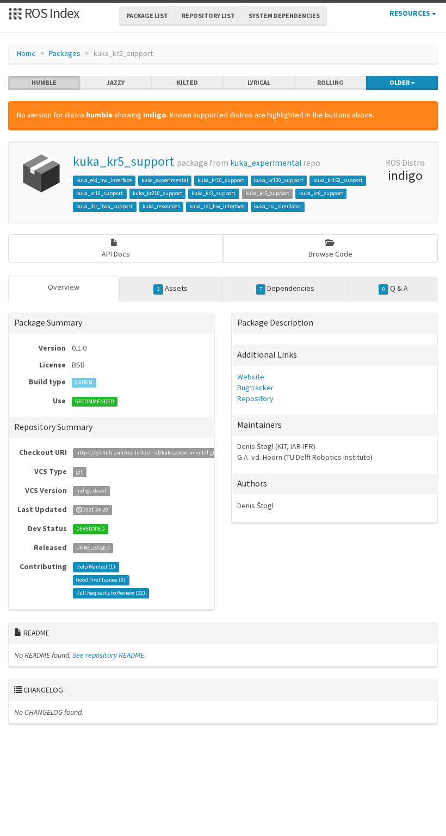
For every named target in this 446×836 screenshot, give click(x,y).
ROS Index (50, 13)
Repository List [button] (208, 15)
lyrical (258, 82)
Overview (63, 287)
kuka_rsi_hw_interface (216, 206)
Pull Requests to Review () (110, 593)
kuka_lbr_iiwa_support (104, 206)
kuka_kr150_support (338, 180)
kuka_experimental (265, 163)
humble (44, 82)
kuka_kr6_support (321, 193)
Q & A (395, 288)
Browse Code (330, 254)
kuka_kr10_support (220, 180)
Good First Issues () (101, 580)
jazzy (116, 82)
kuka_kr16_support (99, 193)
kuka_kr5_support (123, 161)
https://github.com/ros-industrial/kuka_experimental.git (146, 453)
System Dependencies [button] (284, 15)
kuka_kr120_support (278, 180)
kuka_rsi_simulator (277, 206)
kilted (187, 82)
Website (250, 377)
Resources (410, 13)
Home (26, 53)
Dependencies (286, 288)
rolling (330, 82)
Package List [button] (147, 15)
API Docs (116, 254)
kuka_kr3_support (213, 193)
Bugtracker (255, 387)
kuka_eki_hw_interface (104, 180)
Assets (172, 288)
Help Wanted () (95, 567)
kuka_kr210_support (157, 193)
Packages (64, 53)
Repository (255, 398)
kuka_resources (161, 206)
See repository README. (109, 655)
